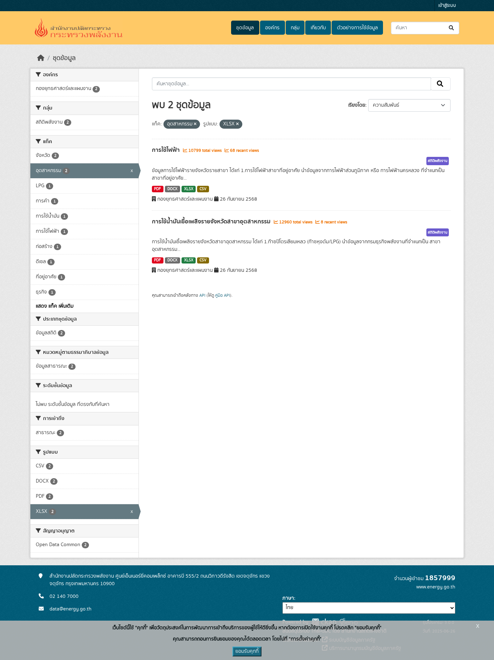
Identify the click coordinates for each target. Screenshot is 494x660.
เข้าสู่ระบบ (447, 5)
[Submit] (452, 28)
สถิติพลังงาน (437, 160)
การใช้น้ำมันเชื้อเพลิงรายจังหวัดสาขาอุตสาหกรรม (212, 221)
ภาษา (288, 598)
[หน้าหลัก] (40, 58)
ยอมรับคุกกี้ (247, 651)
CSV (203, 189)
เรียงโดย (356, 105)
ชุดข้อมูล (245, 27)
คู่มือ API (222, 295)
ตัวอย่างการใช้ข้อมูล (357, 27)
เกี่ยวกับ (318, 27)
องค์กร (272, 27)
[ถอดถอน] (195, 124)
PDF (157, 189)
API (202, 295)
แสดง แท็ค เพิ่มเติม (54, 306)
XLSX (188, 189)
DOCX (172, 189)
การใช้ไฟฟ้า (166, 150)
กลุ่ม (295, 27)
